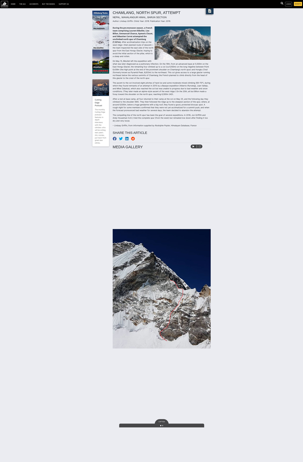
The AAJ (22, 4)
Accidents (33, 4)
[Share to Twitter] (122, 139)
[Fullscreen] (199, 146)
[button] (120, 288)
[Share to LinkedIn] (128, 139)
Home (13, 4)
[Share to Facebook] (116, 139)
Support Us (64, 4)
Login (288, 4)
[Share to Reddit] (134, 139)
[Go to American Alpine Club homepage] (4, 4)
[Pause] (193, 146)
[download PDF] (209, 11)
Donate (298, 4)
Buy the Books (48, 4)
